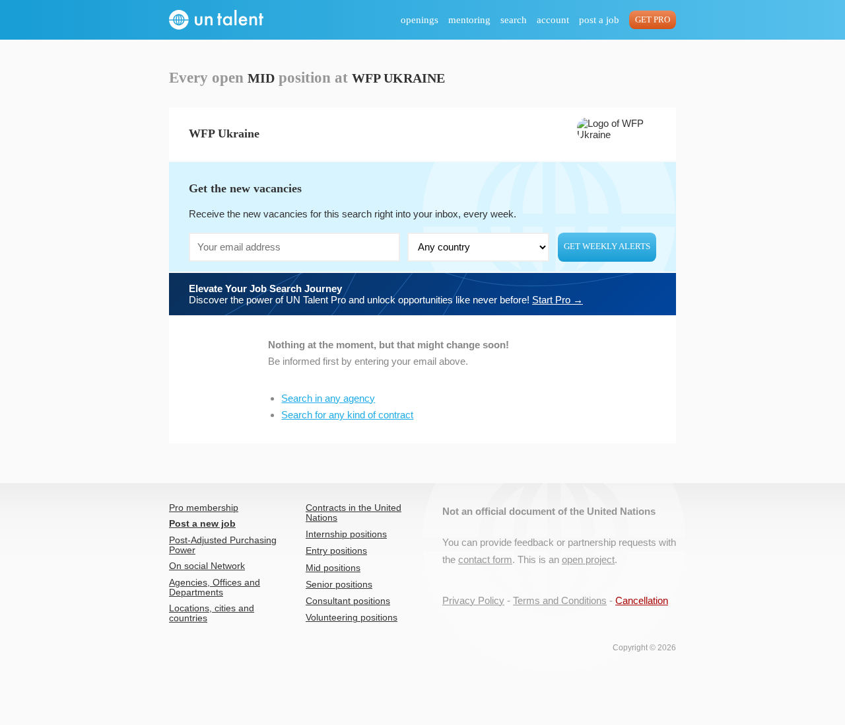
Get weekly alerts (607, 246)
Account (553, 20)
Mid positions (333, 568)
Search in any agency (328, 398)
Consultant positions (348, 601)
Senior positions (339, 585)
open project (588, 559)
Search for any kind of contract (347, 414)
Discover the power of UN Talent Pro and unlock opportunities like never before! (386, 294)
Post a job (599, 20)
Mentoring (469, 20)
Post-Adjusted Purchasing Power (223, 545)
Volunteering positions (351, 618)
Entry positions (336, 551)
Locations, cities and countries (211, 613)
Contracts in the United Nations (353, 513)
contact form (485, 559)
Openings (419, 20)
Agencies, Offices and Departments (214, 587)
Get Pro (652, 19)
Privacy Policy (473, 600)
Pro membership (203, 508)
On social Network (207, 566)
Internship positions (346, 534)
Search (513, 20)
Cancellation (641, 600)
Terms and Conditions (560, 600)
